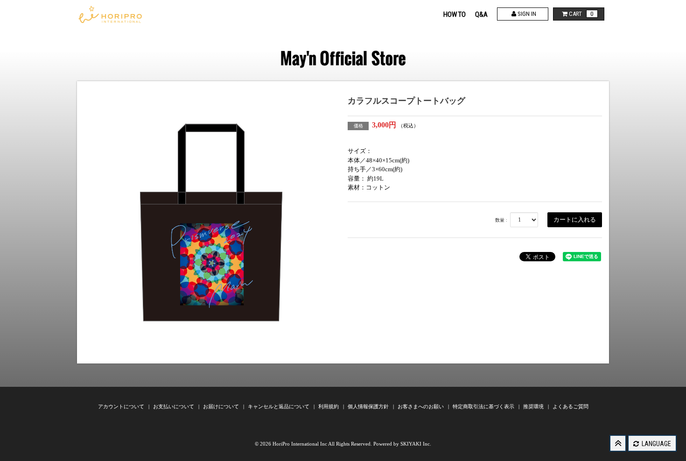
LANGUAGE (655, 443)
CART (580, 13)
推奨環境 (534, 406)
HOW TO (454, 14)
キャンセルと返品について (279, 406)
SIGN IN (526, 13)
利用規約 (329, 406)
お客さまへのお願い (421, 406)
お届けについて (221, 406)
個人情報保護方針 (369, 406)
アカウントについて (122, 406)
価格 (358, 125)
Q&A (481, 14)
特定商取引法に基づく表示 (484, 406)
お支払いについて (174, 406)
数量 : (501, 220)
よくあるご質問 (570, 406)
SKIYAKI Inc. (415, 444)
